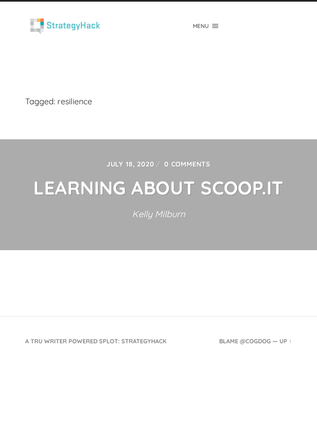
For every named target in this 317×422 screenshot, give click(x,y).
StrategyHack (143, 341)
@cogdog (255, 341)
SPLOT (108, 341)
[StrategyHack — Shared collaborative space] (65, 26)
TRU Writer (49, 341)
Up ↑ (285, 341)
